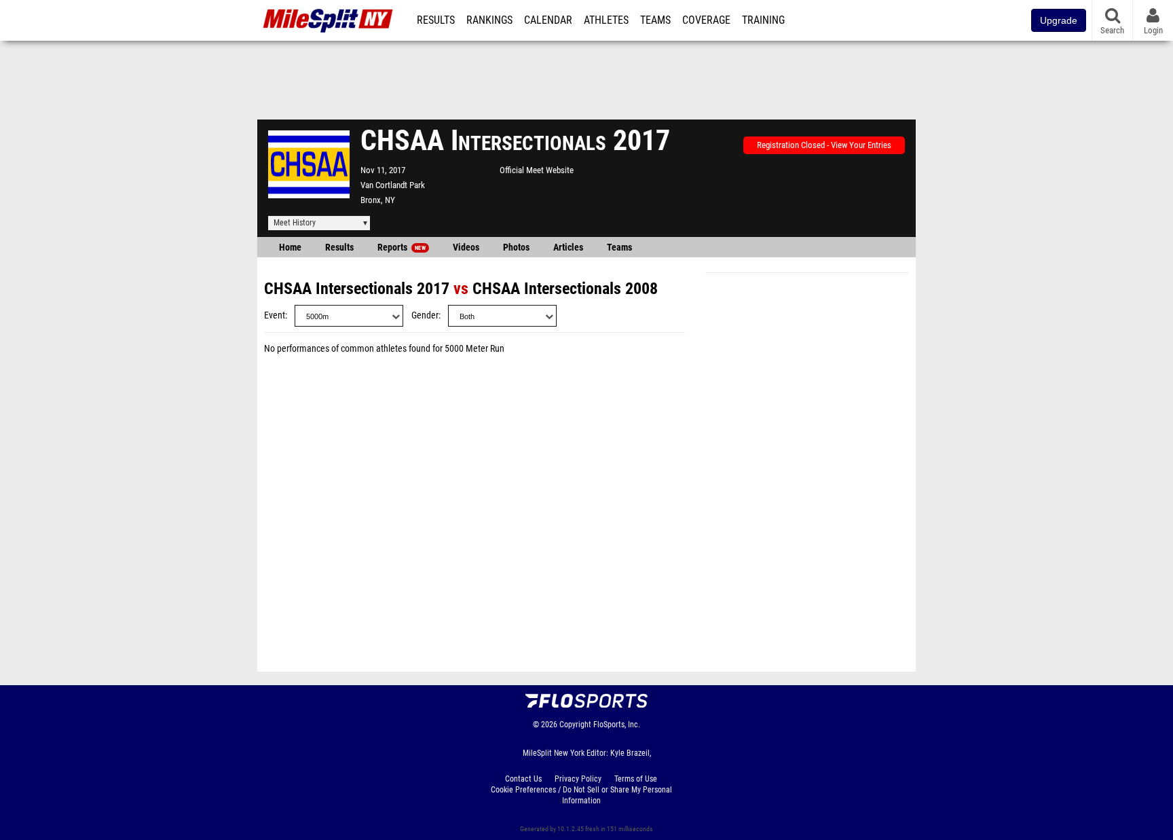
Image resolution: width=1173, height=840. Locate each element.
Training (763, 20)
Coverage (706, 20)
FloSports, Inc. (616, 724)
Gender (425, 315)
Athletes (606, 20)
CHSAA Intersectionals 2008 (565, 288)
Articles (568, 247)
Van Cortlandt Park (392, 185)
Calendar (548, 20)
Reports (401, 247)
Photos (516, 247)
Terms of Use (635, 779)
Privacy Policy (578, 779)
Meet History (295, 222)
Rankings (489, 20)
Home (290, 247)
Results (436, 20)
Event (274, 315)
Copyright (575, 724)
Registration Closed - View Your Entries (824, 145)
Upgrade (1058, 20)
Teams (655, 20)
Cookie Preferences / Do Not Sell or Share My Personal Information (581, 795)
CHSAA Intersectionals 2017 (356, 288)
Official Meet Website (537, 170)
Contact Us (523, 779)
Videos (466, 247)
